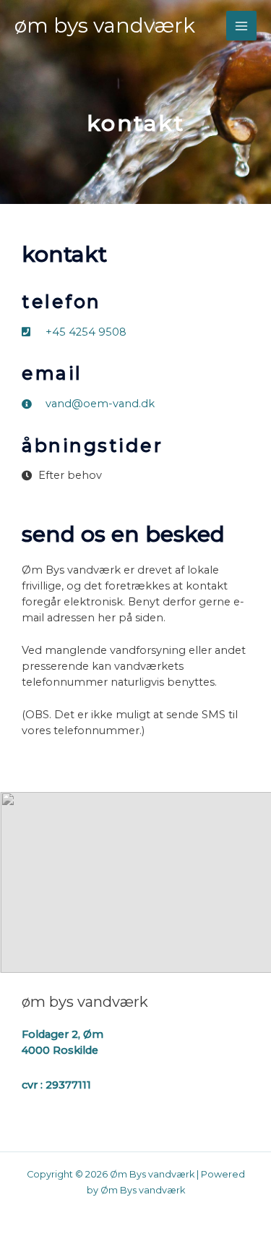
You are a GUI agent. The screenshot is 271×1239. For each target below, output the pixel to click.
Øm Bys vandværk (104, 25)
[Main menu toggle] (241, 26)
